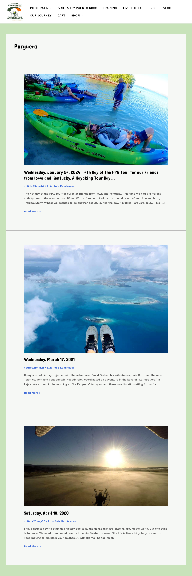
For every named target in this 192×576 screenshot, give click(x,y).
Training (110, 8)
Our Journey (40, 15)
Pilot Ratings (41, 8)
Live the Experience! (140, 8)
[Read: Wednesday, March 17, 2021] (96, 298)
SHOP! (75, 15)
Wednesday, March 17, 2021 (49, 360)
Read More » (32, 212)
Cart (61, 15)
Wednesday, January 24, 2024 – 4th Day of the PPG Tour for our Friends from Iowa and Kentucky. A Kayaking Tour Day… (91, 175)
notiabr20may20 (34, 521)
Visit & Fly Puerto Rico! (77, 8)
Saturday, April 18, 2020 (46, 513)
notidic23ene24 (34, 186)
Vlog (167, 8)
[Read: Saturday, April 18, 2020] (96, 465)
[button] (81, 15)
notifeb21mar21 (34, 367)
